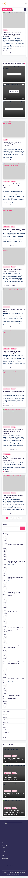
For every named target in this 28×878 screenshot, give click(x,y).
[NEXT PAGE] (21, 518)
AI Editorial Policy (3, 877)
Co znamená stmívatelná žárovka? (14, 73)
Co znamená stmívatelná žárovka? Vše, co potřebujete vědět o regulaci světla (14, 185)
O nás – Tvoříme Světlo (7, 862)
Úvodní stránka (5, 858)
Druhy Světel (6, 181)
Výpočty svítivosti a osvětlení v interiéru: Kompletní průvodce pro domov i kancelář (13, 458)
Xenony (13, 226)
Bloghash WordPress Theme (14, 874)
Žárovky (13, 181)
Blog (3, 860)
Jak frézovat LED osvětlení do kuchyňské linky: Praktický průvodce (12, 34)
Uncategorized (7, 454)
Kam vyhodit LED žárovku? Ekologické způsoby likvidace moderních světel (15, 697)
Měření (4, 724)
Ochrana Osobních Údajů (7, 865)
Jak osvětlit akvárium (14, 91)
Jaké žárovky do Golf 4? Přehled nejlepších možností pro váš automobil (13, 431)
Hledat (5, 524)
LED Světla (13, 348)
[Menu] (25, 3)
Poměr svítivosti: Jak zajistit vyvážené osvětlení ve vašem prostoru (14, 594)
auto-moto (5, 717)
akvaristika (5, 714)
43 (17, 518)
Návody (5, 30)
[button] (6, 51)
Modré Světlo (6, 306)
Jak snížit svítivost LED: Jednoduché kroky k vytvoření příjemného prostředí (16, 629)
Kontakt (3, 864)
